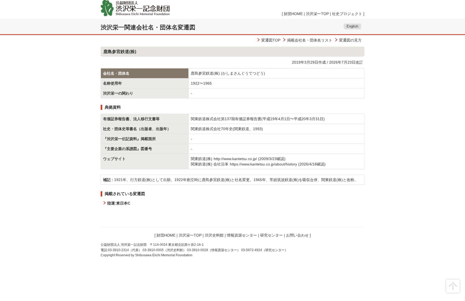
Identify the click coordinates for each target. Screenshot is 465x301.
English (352, 26)
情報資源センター (242, 235)
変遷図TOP (270, 40)
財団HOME (293, 14)
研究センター (271, 235)
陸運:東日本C (118, 203)
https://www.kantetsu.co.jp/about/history (263, 164)
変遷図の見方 (350, 40)
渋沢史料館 (214, 235)
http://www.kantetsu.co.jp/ (235, 159)
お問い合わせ (297, 235)
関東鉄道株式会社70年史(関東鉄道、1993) (227, 129)
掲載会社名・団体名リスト (309, 40)
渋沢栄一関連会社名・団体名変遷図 (148, 27)
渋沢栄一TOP (317, 14)
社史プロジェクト (347, 14)
